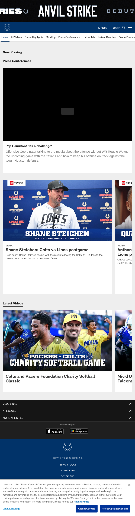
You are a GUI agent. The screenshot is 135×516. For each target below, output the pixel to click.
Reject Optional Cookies (115, 508)
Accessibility (67, 470)
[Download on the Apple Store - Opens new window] (54, 431)
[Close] (129, 485)
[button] (67, 111)
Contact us (67, 476)
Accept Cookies (86, 508)
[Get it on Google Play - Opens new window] (79, 433)
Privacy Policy (67, 464)
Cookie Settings (11, 508)
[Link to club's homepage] (7, 26)
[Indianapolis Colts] (67, 447)
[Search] (123, 27)
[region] (67, 498)
